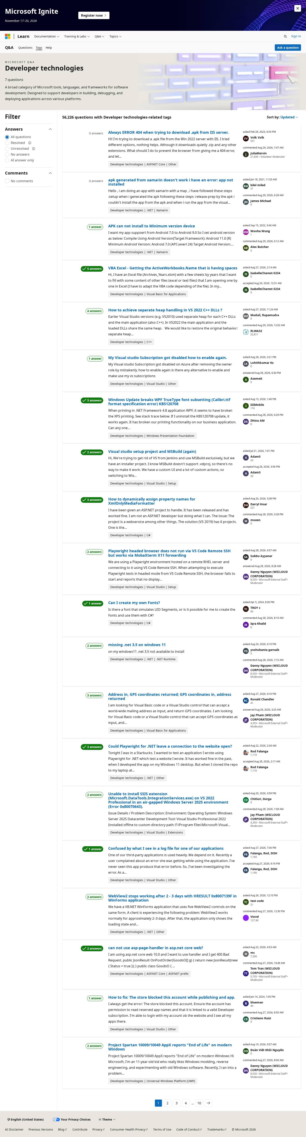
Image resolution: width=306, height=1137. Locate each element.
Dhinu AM (257, 420)
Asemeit (256, 378)
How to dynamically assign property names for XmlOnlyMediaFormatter (151, 501)
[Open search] (285, 36)
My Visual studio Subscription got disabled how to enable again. (167, 357)
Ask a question (288, 48)
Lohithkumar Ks (262, 363)
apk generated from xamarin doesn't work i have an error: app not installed (170, 182)
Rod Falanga (259, 751)
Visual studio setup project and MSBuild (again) (152, 451)
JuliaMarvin (258, 153)
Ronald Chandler (262, 699)
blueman (256, 1002)
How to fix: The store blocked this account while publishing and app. (171, 997)
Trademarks (215, 1129)
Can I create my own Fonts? (134, 602)
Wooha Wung (260, 231)
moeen (255, 520)
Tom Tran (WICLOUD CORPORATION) (265, 970)
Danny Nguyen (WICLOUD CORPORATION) (269, 574)
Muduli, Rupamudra (264, 315)
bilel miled (257, 185)
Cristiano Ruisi (260, 1018)
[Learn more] (29, 143)
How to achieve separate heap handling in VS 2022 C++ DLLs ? (165, 309)
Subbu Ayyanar (261, 556)
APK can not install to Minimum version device (151, 225)
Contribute (79, 1129)
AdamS (255, 456)
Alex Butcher (259, 247)
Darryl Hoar (258, 504)
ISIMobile (257, 405)
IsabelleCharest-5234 (265, 273)
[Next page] (208, 1103)
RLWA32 (256, 331)
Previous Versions (41, 1129)
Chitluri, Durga (260, 799)
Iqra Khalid (258, 623)
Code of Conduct (187, 1129)
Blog (61, 1129)
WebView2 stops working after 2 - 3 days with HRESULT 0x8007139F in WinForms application (172, 898)
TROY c (255, 608)
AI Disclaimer (14, 1129)
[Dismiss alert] (297, 8)
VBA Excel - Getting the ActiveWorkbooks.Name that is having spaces (172, 267)
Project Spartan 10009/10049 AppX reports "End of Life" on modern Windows (170, 1047)
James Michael (260, 201)
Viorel (254, 917)
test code (257, 901)
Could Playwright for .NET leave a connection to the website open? (170, 746)
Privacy (97, 1129)
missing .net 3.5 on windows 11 (137, 644)
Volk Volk (257, 137)
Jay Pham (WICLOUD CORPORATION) (265, 717)
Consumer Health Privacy (127, 1129)
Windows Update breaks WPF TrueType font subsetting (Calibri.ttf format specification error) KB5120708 (169, 401)
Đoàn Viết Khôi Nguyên (267, 1050)
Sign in (296, 36)
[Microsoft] (7, 36)
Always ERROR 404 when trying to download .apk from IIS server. (168, 132)
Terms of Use (162, 1129)
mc (252, 953)
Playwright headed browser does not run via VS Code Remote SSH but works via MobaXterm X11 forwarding (169, 552)
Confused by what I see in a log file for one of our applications (166, 848)
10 (199, 1103)
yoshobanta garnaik (264, 650)
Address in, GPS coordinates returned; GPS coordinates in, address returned (169, 696)
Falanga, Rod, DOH (263, 853)
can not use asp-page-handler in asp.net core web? (155, 947)
